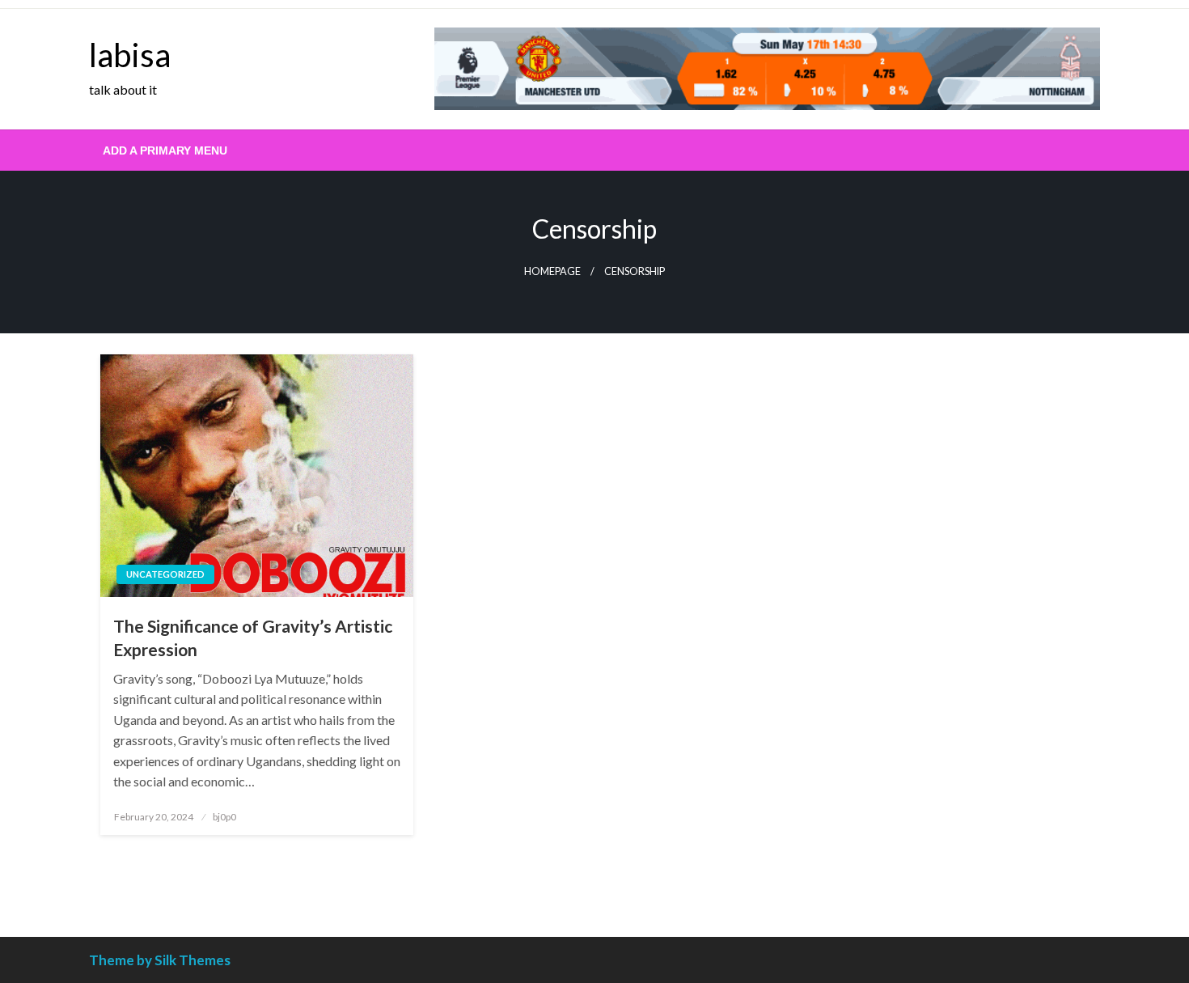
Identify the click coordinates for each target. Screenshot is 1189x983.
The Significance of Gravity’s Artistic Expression (252, 637)
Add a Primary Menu (165, 150)
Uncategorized (165, 574)
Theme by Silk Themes (160, 959)
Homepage (552, 271)
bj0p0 (224, 817)
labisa (130, 55)
